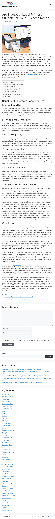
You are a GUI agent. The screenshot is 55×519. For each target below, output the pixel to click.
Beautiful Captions (7, 404)
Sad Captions (6, 490)
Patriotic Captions (7, 483)
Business (4, 416)
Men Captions (6, 474)
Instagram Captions (7, 464)
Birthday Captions (7, 408)
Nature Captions (7, 478)
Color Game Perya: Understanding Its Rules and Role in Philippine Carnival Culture (26, 376)
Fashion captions (7, 437)
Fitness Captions (7, 445)
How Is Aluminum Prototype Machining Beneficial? (18, 297)
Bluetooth (5, 123)
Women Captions (7, 510)
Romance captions (7, 488)
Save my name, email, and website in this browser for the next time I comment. (26, 340)
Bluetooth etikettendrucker (36, 74)
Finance (4, 442)
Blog (5, 294)
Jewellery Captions (7, 466)
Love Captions (6, 471)
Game (4, 454)
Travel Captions (6, 505)
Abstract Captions (7, 394)
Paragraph (5, 481)
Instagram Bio (6, 462)
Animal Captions (7, 399)
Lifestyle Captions (7, 469)
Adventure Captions (8, 396)
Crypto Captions (6, 423)
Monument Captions (8, 476)
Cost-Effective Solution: (12, 92)
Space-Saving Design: (12, 89)
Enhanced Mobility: (10, 86)
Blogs (3, 413)
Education (5, 428)
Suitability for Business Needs (12, 94)
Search (4, 353)
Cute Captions (6, 425)
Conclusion (7, 96)
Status (4, 500)
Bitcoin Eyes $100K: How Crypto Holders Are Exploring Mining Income (22, 369)
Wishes (4, 507)
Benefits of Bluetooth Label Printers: (13, 84)
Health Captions (6, 459)
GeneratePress (47, 516)
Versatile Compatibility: (12, 91)
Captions (4, 418)
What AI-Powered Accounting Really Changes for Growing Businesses (22, 382)
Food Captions (6, 449)
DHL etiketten (17, 265)
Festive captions (6, 440)
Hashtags (5, 457)
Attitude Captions (7, 401)
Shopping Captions (7, 493)
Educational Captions (8, 430)
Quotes (4, 486)
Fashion (4, 435)
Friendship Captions (8, 452)
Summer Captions (7, 503)
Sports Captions (6, 498)
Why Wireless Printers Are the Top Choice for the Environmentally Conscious (26, 299)
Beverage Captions (7, 406)
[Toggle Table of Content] (21, 82)
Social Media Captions (8, 495)
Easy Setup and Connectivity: (13, 88)
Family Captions (6, 433)
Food (3, 447)
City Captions (6, 421)
